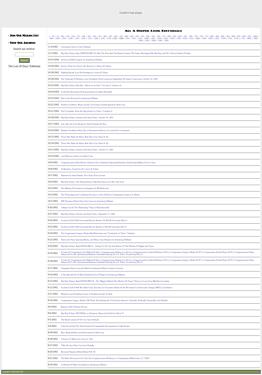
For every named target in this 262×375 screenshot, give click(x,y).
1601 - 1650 (207, 38)
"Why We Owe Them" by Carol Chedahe (77, 345)
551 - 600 (167, 36)
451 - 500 (145, 36)
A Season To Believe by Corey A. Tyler (77, 339)
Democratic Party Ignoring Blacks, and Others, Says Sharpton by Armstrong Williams (96, 240)
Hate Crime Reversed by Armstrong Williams (79, 98)
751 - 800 (209, 36)
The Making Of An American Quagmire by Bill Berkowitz (85, 188)
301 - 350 (113, 36)
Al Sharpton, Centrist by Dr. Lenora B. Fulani (79, 169)
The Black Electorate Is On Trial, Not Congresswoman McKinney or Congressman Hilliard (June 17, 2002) (105, 358)
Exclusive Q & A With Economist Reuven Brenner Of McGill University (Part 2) (94, 220)
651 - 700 (188, 36)
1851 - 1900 (150, 40)
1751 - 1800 (246, 38)
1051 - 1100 (67, 38)
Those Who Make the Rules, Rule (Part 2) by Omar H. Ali (84, 137)
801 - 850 (220, 36)
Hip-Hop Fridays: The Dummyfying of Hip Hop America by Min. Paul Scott (92, 182)
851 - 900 (231, 36)
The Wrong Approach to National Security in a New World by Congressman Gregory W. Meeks (100, 195)
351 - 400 (124, 36)
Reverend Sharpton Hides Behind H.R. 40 (78, 352)
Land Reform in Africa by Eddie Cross (77, 156)
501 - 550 (156, 36)
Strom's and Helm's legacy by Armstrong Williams (81, 60)
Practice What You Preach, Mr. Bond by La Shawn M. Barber (86, 66)
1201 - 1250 (106, 38)
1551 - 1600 (194, 38)
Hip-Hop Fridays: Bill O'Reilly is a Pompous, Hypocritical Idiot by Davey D (92, 313)
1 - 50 (51, 36)
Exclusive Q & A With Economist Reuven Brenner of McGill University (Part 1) (94, 227)
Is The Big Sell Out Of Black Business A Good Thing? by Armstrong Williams (93, 275)
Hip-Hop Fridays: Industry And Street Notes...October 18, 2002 (87, 117)
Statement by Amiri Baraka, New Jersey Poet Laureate (83, 175)
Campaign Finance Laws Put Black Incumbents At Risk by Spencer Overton (92, 268)
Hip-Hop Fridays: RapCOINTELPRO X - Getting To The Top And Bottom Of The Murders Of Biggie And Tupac (107, 246)
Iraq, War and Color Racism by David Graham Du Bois (83, 124)
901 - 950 (241, 36)
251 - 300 (102, 36)
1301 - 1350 (130, 38)
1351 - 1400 (143, 38)
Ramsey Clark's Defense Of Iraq (74, 307)
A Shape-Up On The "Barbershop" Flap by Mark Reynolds (85, 207)
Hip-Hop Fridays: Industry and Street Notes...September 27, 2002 (88, 214)
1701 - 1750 (233, 38)
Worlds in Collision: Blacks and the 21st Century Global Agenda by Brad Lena (93, 105)
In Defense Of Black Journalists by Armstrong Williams (83, 365)
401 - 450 (134, 36)
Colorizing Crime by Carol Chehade (76, 47)
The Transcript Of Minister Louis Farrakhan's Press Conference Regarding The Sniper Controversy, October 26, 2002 (109, 79)
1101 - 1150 (80, 38)
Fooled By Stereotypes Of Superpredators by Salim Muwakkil (86, 92)
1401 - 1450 (156, 38)
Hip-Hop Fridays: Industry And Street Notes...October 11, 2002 (87, 150)
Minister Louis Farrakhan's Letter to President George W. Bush (86, 294)
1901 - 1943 (163, 40)
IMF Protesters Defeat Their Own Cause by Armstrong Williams (87, 201)
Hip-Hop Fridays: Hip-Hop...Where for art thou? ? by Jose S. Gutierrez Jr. (91, 85)
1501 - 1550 (182, 38)
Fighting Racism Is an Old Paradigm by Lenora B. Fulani (84, 72)
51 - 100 (60, 36)
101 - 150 (70, 36)
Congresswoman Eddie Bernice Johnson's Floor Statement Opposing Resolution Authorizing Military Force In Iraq (108, 162)
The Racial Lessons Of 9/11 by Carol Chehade (80, 320)
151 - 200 (81, 36)
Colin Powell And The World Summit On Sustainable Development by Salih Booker (95, 326)
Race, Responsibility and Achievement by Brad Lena (82, 332)
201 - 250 (92, 36)
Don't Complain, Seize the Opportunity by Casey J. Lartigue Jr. (87, 111)
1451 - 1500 (169, 38)
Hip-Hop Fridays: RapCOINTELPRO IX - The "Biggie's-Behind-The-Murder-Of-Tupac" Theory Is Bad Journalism (115, 281)
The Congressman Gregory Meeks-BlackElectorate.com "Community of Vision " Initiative (98, 233)
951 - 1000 (252, 36)
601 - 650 (177, 36)
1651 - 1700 (220, 38)
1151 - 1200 (93, 38)
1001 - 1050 (54, 38)
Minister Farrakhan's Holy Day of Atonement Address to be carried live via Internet (95, 130)
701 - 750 (199, 36)
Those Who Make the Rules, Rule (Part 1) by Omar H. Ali (84, 143)
